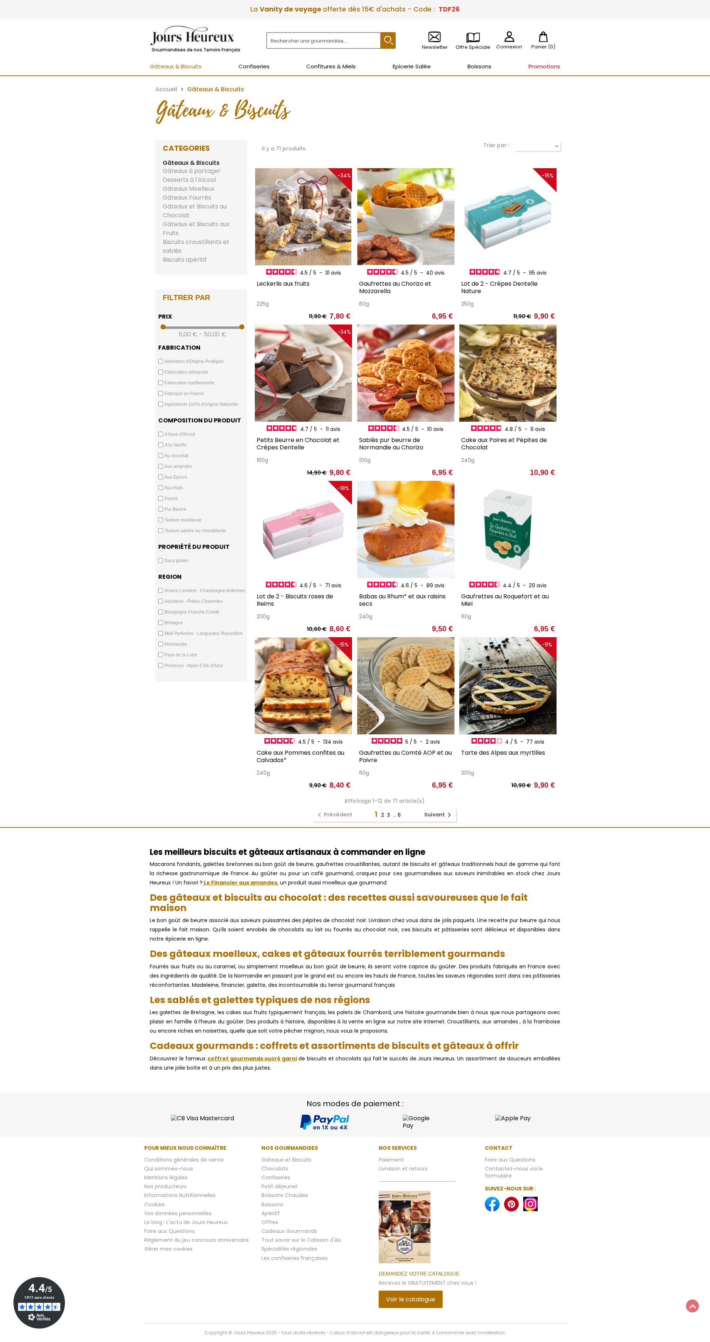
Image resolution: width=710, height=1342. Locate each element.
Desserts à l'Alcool (189, 180)
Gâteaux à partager (192, 171)
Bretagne (174, 622)
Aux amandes (178, 466)
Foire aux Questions (169, 1231)
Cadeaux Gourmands (289, 1231)
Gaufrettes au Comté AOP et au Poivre (405, 756)
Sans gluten (177, 560)
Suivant (439, 815)
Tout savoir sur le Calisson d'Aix (301, 1240)
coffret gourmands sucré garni (252, 1058)
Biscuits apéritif (185, 259)
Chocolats (274, 1168)
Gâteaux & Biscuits (191, 163)
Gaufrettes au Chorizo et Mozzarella (395, 287)
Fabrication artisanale (186, 372)
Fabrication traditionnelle (189, 382)
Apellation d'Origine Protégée (194, 361)
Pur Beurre (175, 509)
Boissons (272, 1204)
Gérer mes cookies (168, 1249)
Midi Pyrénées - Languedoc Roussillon (204, 633)
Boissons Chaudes (284, 1195)
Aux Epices (176, 477)
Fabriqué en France (184, 393)
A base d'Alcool (180, 434)
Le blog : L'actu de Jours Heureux (186, 1222)
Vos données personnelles (178, 1213)
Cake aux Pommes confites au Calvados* (300, 756)
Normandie (176, 644)
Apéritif (270, 1213)
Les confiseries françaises (294, 1258)
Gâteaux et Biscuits (286, 1159)
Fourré (171, 498)
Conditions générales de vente (184, 1159)
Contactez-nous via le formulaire (514, 1172)
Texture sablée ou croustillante (195, 530)
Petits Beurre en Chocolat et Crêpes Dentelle (298, 443)
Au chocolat (176, 455)
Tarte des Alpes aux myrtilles (503, 753)
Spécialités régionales (289, 1249)
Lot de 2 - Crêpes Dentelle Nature (499, 287)
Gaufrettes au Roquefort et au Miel (505, 600)
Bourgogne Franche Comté (192, 612)
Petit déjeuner (279, 1186)
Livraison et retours (403, 1168)
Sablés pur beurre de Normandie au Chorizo (391, 443)
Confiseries (275, 1177)
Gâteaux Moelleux (188, 188)
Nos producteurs (165, 1186)
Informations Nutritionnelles (180, 1195)
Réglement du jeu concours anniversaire (196, 1240)
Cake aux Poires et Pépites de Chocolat (504, 443)
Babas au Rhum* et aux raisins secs (402, 600)
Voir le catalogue (410, 1299)
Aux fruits (174, 487)
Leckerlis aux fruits (283, 284)
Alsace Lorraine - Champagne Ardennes (205, 590)
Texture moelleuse (183, 520)
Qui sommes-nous (168, 1168)
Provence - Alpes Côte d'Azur (194, 665)
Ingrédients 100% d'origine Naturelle (201, 404)
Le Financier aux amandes (240, 882)
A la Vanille (176, 445)
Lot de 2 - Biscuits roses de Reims (295, 600)
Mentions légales (165, 1177)
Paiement (391, 1159)
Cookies (154, 1204)
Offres (269, 1222)
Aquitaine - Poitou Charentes (194, 601)
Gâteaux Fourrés (187, 197)
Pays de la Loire (181, 655)
